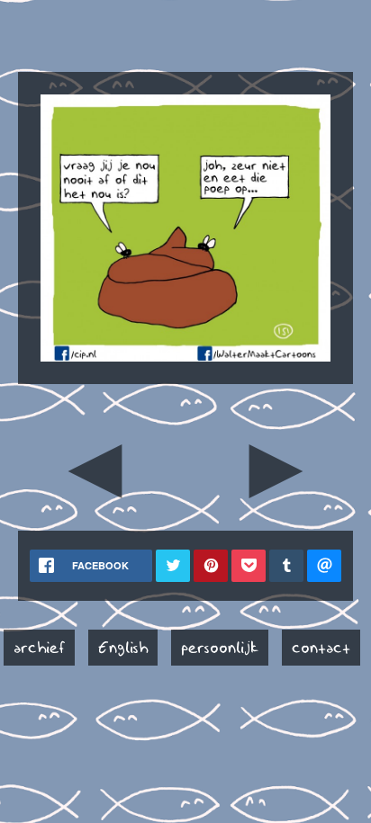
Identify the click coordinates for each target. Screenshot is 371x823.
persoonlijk (219, 648)
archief (39, 648)
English (123, 648)
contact (321, 648)
